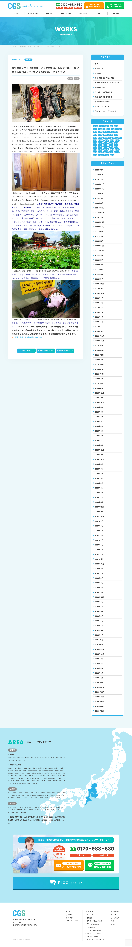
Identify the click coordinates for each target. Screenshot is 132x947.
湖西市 (95, 146)
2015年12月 (99, 597)
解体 (96, 64)
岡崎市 (100, 135)
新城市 (119, 138)
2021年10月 (99, 293)
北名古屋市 (101, 129)
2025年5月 (99, 198)
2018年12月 (99, 450)
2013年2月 (99, 626)
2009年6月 (99, 711)
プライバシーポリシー (73, 921)
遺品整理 (98, 73)
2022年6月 (99, 265)
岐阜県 (95, 135)
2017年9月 (99, 521)
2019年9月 (99, 407)
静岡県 (107, 155)
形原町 (95, 138)
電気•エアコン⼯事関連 (103, 97)
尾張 (110, 132)
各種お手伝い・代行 (102, 102)
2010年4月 (99, 663)
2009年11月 (99, 687)
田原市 (110, 146)
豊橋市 (105, 152)
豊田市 (110, 152)
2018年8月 (99, 469)
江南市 (110, 143)
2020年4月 (99, 374)
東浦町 (117, 140)
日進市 (95, 140)
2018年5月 (99, 483)
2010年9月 (99, 659)
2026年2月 (99, 175)
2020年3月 (99, 379)
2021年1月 (99, 331)
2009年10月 (99, 692)
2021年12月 (99, 284)
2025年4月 (99, 203)
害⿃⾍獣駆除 (100, 87)
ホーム (16, 13)
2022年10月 (99, 251)
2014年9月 (99, 611)
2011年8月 (99, 645)
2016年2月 (99, 588)
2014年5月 (99, 616)
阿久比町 (100, 155)
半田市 (108, 129)
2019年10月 (99, 402)
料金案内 (49, 13)
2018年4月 (99, 488)
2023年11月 (99, 222)
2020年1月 (99, 388)
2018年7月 (99, 474)
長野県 (95, 155)
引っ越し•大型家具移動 (94, 930)
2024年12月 (99, 208)
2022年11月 (99, 246)
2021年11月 (99, 289)
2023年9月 (99, 232)
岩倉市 (105, 135)
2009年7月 (99, 706)
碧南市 (100, 149)
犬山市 (105, 146)
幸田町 (116, 135)
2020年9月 (99, 350)
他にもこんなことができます (105, 111)
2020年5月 (99, 369)
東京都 (112, 140)
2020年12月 (99, 336)
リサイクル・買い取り (103, 106)
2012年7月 (99, 635)
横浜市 (105, 143)
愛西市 (114, 138)
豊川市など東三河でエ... (26, 350)
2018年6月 (99, 478)
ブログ (99, 13)
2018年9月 (99, 464)
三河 (111, 126)
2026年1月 (99, 179)
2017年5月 (99, 540)
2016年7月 (99, 573)
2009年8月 (99, 701)
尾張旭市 (115, 132)
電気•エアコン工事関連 (94, 933)
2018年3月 (99, 493)
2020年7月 (99, 360)
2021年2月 (99, 326)
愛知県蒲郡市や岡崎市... (65, 350)
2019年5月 (99, 426)
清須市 (116, 143)
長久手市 (116, 152)
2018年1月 (99, 502)
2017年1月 (99, 559)
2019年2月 (99, 440)
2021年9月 (99, 298)
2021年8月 (99, 303)
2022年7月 (99, 260)
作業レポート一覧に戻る (45, 350)
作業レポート (82, 13)
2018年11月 (99, 455)
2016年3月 (99, 583)
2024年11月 (99, 213)
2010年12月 (99, 649)
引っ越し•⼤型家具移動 (103, 92)
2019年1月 (99, 445)
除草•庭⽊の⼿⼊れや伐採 (104, 78)
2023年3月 (99, 241)
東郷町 (100, 143)
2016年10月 (99, 564)
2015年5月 (99, 607)
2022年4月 (99, 274)
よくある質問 (115, 918)
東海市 (95, 143)
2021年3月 (99, 322)
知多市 (116, 146)
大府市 (119, 129)
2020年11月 (99, 341)
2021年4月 (99, 317)
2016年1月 (99, 592)
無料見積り (69, 918)
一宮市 (101, 126)
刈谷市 (95, 129)
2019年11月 (99, 398)
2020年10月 (99, 345)
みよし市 (95, 126)
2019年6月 (99, 421)
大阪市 (95, 132)
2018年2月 (99, 497)
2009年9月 (99, 697)
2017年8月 (99, 526)
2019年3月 (99, 436)
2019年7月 (99, 417)
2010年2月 (99, 673)
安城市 (105, 132)
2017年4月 (99, 545)
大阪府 (100, 132)
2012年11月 (99, 630)
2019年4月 (99, 431)
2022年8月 (99, 255)
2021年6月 (99, 307)
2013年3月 (99, 621)
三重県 (116, 126)
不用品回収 (99, 68)
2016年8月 (99, 569)
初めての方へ (66, 13)
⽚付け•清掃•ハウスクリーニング (107, 83)
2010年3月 (99, 668)
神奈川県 (106, 149)
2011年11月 (99, 640)
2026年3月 (99, 170)
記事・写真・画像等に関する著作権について (31, 337)
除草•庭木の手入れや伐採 (94, 921)
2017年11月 (99, 512)
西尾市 (117, 149)
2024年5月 (99, 217)
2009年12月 (99, 682)
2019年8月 (99, 412)
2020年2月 (99, 383)
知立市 (95, 149)
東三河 (107, 140)
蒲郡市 (112, 149)
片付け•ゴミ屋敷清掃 (93, 924)
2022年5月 (99, 270)
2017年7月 (99, 531)
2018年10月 (99, 459)
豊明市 (100, 152)
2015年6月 (99, 602)
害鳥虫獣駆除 (91, 927)
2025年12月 (99, 184)
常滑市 (110, 135)
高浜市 (112, 155)
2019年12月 (99, 393)
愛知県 (100, 138)
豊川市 (95, 152)
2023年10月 (99, 227)
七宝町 (107, 126)
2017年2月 (99, 554)
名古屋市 (113, 129)
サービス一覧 (33, 13)
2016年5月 (99, 578)
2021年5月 (99, 312)
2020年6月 (99, 364)
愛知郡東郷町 (107, 138)
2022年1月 (99, 279)
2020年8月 (99, 355)
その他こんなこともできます (95, 940)
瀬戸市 (100, 146)
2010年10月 (99, 654)
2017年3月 (99, 550)
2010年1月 (99, 678)
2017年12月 (99, 507)
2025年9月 (99, 194)
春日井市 (100, 140)
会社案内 (115, 13)
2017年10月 (99, 516)
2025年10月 (99, 189)
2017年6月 (99, 535)
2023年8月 (99, 236)
